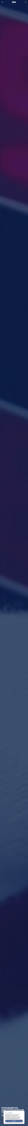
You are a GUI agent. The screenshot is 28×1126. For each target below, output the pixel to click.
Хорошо (14, 1121)
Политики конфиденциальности (12, 1118)
